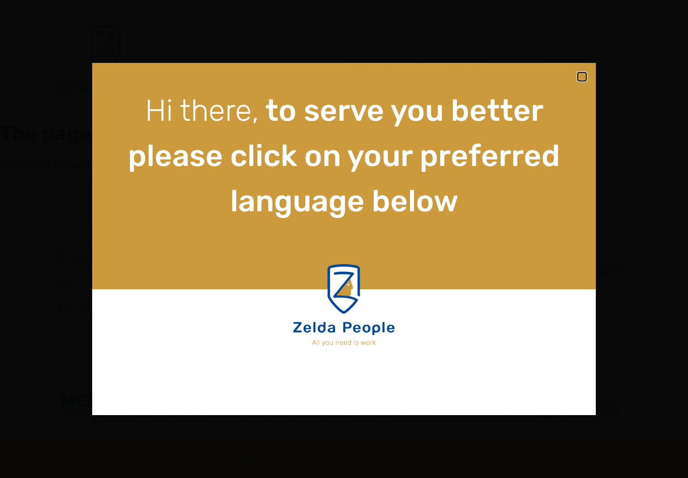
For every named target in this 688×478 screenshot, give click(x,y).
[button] (582, 77)
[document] (344, 239)
